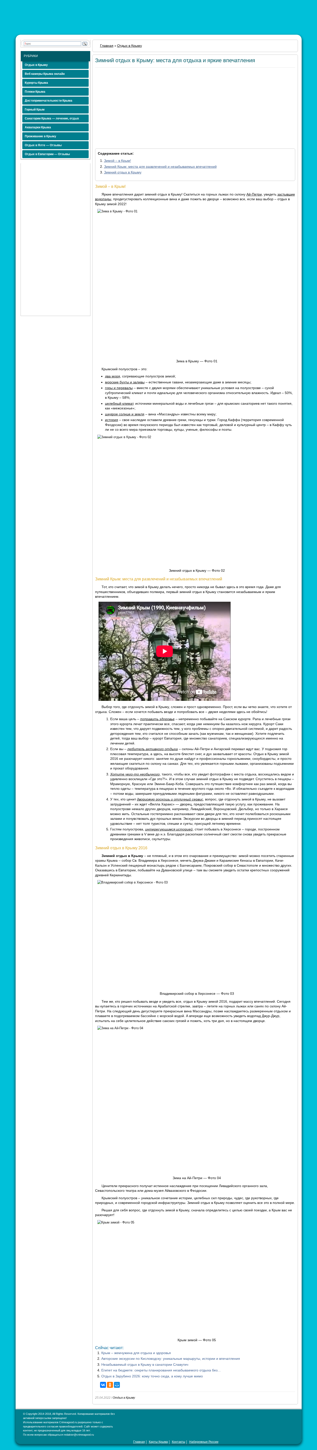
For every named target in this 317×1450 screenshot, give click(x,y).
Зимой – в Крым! (117, 161)
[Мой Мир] (117, 1385)
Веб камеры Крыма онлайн (45, 74)
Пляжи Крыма (35, 91)
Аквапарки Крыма (38, 127)
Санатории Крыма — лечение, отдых (52, 118)
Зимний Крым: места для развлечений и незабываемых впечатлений (160, 167)
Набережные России (203, 1441)
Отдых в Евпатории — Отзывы (47, 154)
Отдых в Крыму (36, 65)
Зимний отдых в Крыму (122, 172)
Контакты (178, 1441)
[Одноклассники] (110, 1385)
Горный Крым (35, 109)
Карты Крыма (158, 1441)
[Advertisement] (55, 237)
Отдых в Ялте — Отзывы (43, 145)
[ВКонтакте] (103, 1385)
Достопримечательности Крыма (48, 100)
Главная (139, 1441)
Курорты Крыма (36, 83)
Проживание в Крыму (40, 136)
